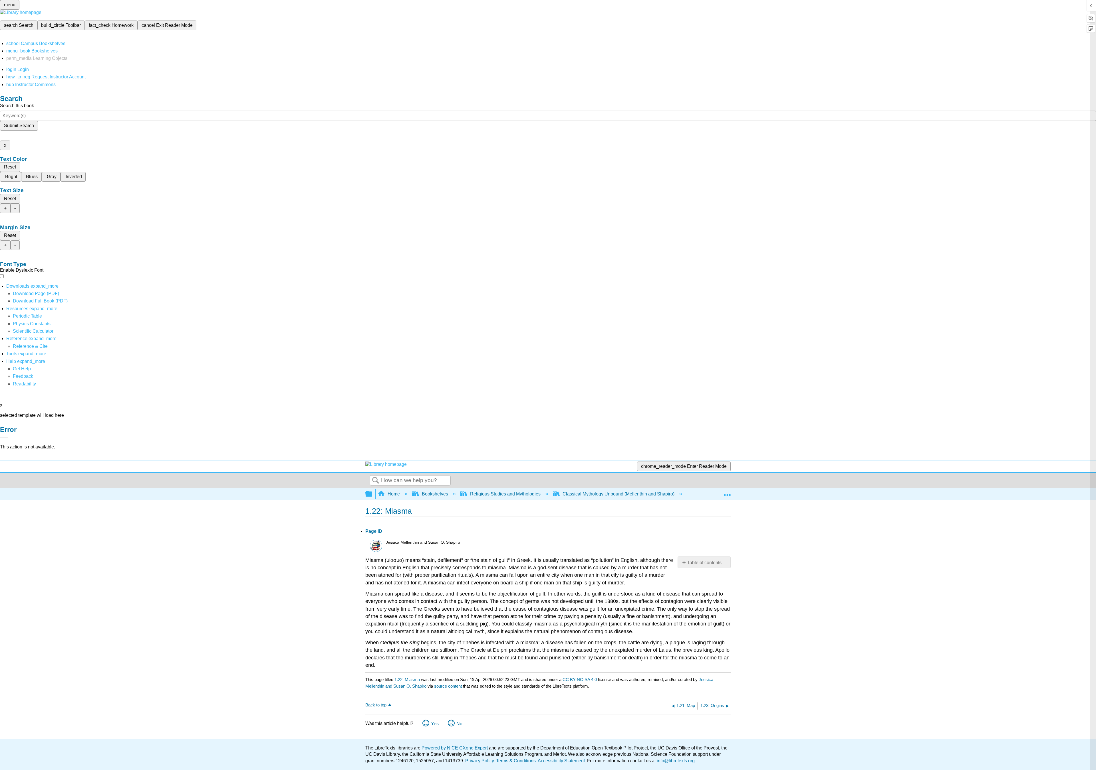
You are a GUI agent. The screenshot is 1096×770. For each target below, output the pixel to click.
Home (393, 493)
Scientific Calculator (33, 331)
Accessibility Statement (561, 760)
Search (375, 480)
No (459, 723)
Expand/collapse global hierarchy (372, 494)
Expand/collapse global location (727, 492)
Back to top (375, 704)
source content (448, 686)
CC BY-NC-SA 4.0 (580, 679)
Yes (435, 723)
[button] (23, 376)
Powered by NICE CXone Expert (455, 747)
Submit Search (19, 125)
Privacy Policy (479, 760)
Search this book (17, 105)
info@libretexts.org (675, 760)
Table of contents (704, 562)
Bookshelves (435, 493)
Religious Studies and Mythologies (505, 493)
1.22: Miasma (407, 679)
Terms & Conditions (516, 760)
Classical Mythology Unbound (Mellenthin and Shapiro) (618, 493)
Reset (10, 166)
